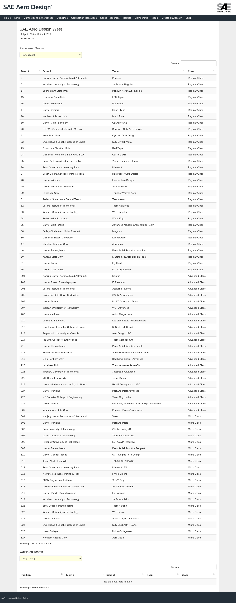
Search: (175, 63)
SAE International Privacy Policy (14, 598)
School (47, 71)
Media (155, 17)
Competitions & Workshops (38, 17)
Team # (25, 71)
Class (191, 71)
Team (115, 71)
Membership (141, 17)
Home (7, 17)
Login (189, 17)
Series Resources (110, 17)
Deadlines (62, 17)
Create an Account (172, 17)
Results (127, 17)
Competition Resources (84, 17)
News (17, 17)
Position (26, 574)
